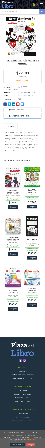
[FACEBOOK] (20, 360)
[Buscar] (42, 11)
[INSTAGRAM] (24, 360)
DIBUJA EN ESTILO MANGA (13, 191)
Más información (30, 440)
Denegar (30, 445)
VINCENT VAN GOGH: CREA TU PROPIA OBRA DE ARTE (13, 238)
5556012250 (22, 371)
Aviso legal (22, 390)
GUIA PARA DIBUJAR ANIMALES (32, 191)
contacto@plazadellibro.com (22, 375)
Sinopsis (10, 126)
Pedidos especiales (22, 417)
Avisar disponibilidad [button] (20, 116)
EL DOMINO (32, 239)
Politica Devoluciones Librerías (22, 421)
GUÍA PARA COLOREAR (13, 291)
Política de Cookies (22, 401)
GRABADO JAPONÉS (32, 289)
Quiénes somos (22, 413)
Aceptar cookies (17, 445)
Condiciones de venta (22, 394)
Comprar (13, 207)
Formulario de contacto (22, 378)
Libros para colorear (26, 93)
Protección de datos (22, 398)
